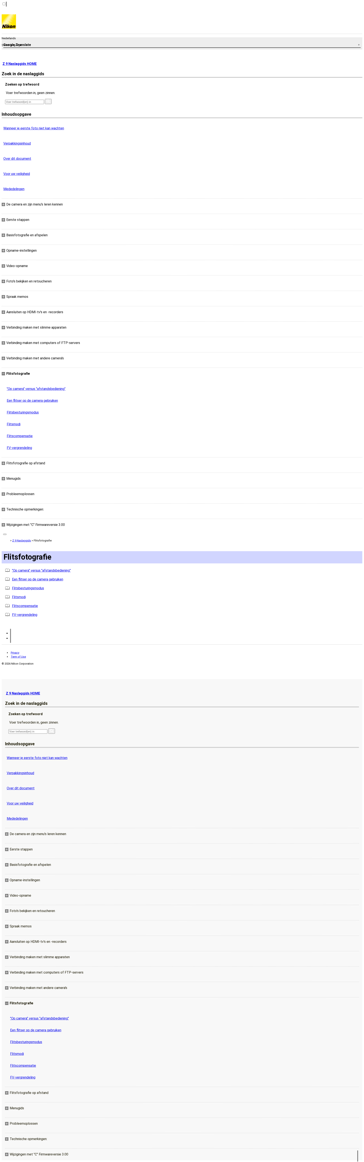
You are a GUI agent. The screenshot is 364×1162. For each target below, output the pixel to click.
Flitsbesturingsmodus (23, 412)
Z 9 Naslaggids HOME (20, 64)
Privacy (15, 652)
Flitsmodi (13, 424)
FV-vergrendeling (19, 448)
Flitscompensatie (20, 436)
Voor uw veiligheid (16, 174)
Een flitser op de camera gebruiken (32, 401)
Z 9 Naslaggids (21, 540)
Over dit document (17, 159)
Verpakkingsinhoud (17, 143)
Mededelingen (13, 189)
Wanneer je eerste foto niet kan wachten (33, 128)
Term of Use (18, 656)
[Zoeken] (48, 101)
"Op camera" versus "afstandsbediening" (36, 389)
